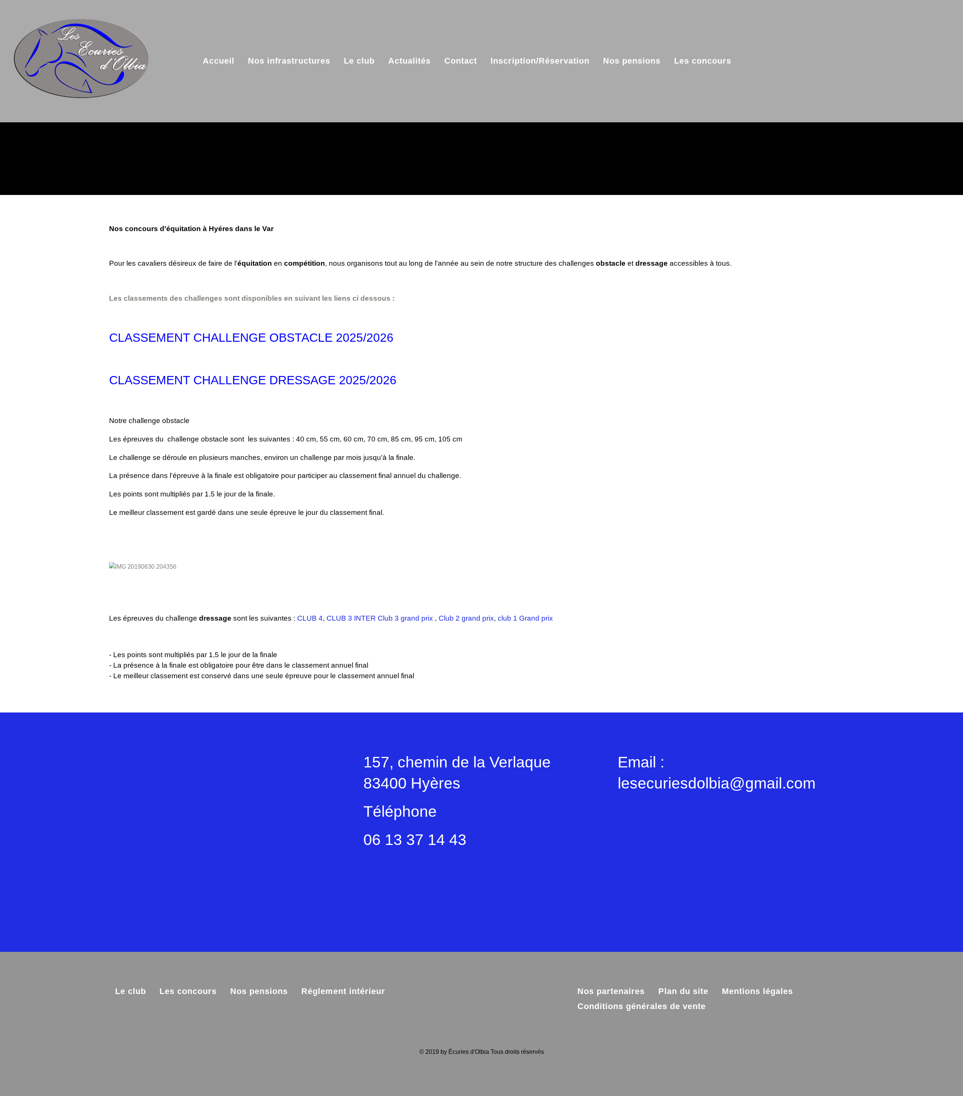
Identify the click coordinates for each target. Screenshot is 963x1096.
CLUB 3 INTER (351, 618)
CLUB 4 (310, 618)
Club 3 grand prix (405, 618)
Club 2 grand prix (466, 618)
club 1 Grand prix (525, 618)
